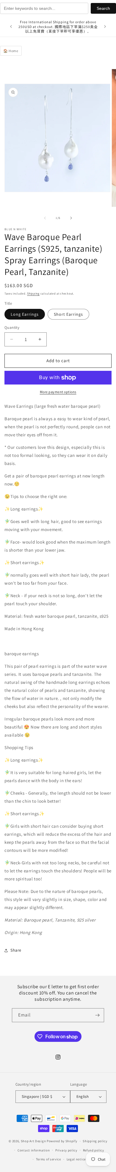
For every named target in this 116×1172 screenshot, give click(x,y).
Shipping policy (95, 1141)
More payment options (58, 392)
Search (103, 8)
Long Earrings (25, 314)
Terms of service (48, 1159)
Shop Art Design (33, 1141)
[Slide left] (44, 218)
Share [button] (15, 950)
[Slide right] (71, 218)
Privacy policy (66, 1150)
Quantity (11, 327)
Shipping (33, 293)
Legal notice (76, 1159)
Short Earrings (68, 314)
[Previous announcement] (11, 26)
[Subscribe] (97, 1015)
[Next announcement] (105, 26)
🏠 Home (10, 51)
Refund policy (93, 1150)
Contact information (34, 1150)
